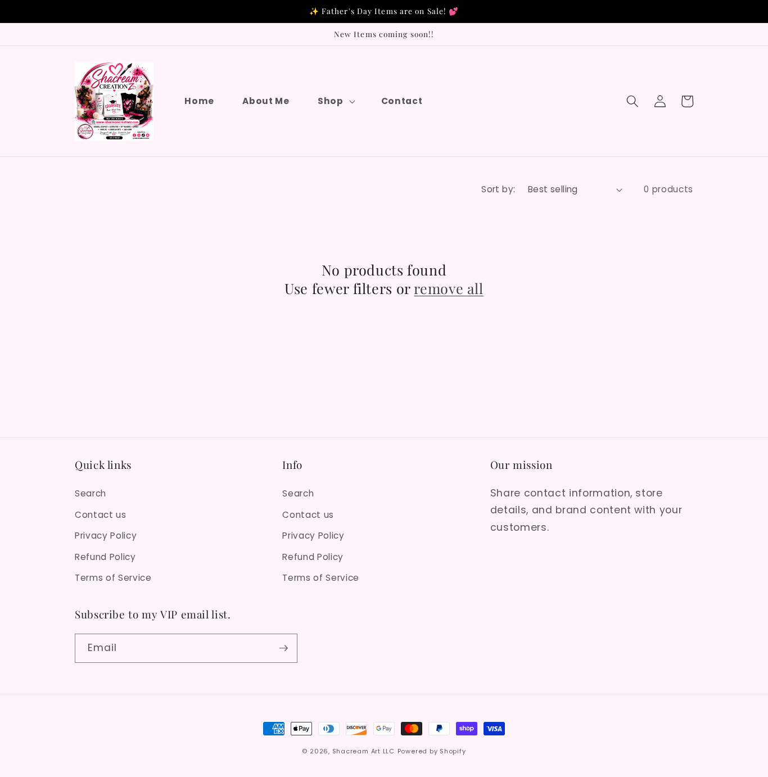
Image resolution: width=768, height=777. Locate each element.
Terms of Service (113, 578)
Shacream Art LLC (363, 751)
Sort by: (498, 189)
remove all (448, 288)
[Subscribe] (283, 648)
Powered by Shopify (431, 751)
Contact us (101, 515)
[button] (335, 101)
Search (90, 493)
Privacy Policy (106, 535)
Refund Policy (105, 557)
